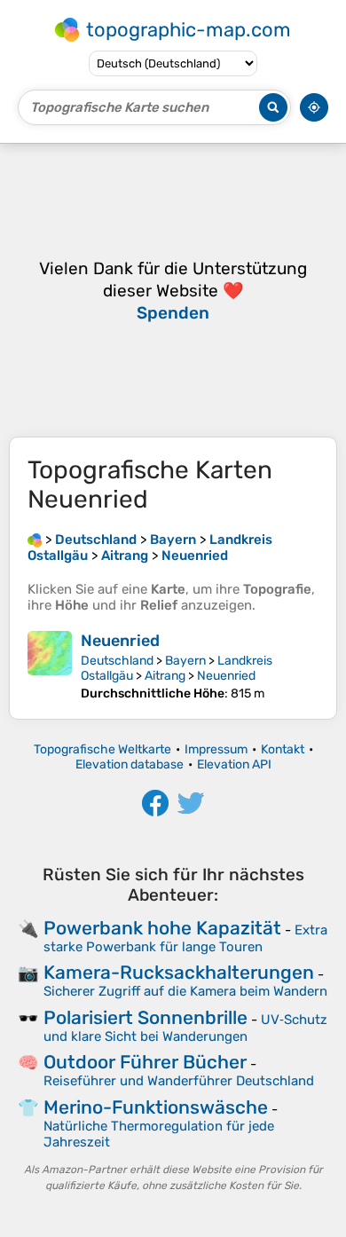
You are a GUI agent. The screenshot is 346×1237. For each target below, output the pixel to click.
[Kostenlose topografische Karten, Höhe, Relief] (35, 540)
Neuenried (120, 640)
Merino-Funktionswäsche (155, 1107)
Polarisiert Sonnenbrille (145, 1017)
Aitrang (165, 675)
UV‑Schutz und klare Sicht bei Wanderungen (185, 1028)
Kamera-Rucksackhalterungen (178, 972)
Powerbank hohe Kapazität (162, 928)
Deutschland (117, 660)
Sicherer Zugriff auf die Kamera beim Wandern (185, 991)
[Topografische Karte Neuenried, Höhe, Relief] (50, 666)
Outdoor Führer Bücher (145, 1062)
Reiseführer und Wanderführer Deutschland (178, 1081)
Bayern (185, 660)
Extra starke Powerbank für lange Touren (185, 938)
